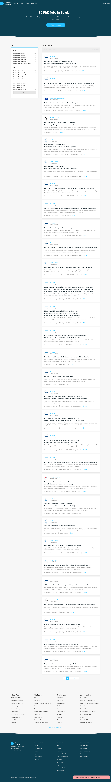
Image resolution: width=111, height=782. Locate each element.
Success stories (84, 754)
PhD (84, 71)
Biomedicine (15, 720)
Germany (60, 709)
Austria (59, 714)
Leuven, (52, 58)
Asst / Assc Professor (62, 756)
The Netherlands (62, 706)
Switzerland (61, 703)
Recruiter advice (84, 756)
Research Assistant (61, 768)
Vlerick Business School (55, 118)
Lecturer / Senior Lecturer (41, 711)
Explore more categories (55, 727)
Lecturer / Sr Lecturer (62, 754)
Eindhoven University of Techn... (89, 714)
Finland (59, 720)
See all (24, 93)
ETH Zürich (83, 709)
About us (36, 751)
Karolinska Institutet (86, 706)
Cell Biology (14, 711)
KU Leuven (52, 56)
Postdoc (37, 700)
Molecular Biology (16, 709)
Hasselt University (54, 600)
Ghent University (54, 140)
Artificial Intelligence (17, 700)
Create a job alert (56, 25)
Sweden (60, 700)
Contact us (36, 759)
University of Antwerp (55, 477)
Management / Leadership (41, 722)
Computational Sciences (18, 714)
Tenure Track (38, 717)
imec (82, 717)
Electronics (14, 722)
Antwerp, (52, 478)
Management (60, 770)
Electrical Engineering (17, 703)
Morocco (60, 717)
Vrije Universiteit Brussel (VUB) (57, 98)
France (59, 722)
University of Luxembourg (87, 700)
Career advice (34, 3)
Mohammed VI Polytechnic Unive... (89, 703)
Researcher (37, 709)
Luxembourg (61, 711)
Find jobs (16, 3)
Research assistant (39, 720)
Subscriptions (83, 748)
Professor (37, 706)
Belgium (56, 58)
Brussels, (52, 99)
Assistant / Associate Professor (42, 703)
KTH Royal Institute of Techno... (89, 711)
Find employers (25, 3)
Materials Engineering (17, 706)
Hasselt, (52, 601)
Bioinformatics (15, 717)
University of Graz (85, 720)
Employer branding (85, 751)
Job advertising (84, 745)
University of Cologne (86, 722)
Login (35, 754)
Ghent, (51, 141)
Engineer (37, 714)
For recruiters (106, 3)
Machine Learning (16, 697)
